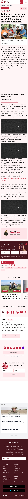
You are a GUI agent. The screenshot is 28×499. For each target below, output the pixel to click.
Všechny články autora (15, 234)
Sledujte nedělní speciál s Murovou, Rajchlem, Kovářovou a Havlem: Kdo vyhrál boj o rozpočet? (12, 422)
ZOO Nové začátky (14, 447)
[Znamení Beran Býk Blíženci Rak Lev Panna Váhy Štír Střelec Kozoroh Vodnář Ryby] (15, 253)
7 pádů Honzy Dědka (8, 449)
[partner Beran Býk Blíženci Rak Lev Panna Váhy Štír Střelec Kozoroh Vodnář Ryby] (19, 370)
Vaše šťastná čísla (20, 344)
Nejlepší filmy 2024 (13, 444)
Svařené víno (20, 449)
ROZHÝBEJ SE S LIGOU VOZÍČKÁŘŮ (9, 102)
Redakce (16, 478)
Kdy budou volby (7, 447)
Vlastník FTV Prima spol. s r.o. (7, 479)
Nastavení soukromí (18, 481)
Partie (18, 446)
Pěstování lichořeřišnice (10, 452)
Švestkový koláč (22, 454)
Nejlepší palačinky (14, 454)
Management (17, 464)
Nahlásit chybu (6, 481)
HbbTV (4, 470)
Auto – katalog (21, 447)
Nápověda (16, 476)
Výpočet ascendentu (19, 452)
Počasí (21, 446)
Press (15, 466)
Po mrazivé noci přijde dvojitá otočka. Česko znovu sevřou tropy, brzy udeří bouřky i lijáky (13, 429)
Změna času (13, 446)
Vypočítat (14, 374)
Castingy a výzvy (17, 468)
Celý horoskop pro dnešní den (11, 336)
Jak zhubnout (6, 444)
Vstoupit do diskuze (8, 262)
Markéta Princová (5, 11)
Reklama (5, 468)
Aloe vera (19, 451)
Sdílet (23, 9)
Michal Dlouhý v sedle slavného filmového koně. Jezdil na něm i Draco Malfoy (11, 296)
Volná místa (5, 466)
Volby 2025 (15, 449)
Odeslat (23, 252)
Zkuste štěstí (13, 352)
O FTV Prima (5, 464)
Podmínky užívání (7, 472)
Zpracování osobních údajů (18, 473)
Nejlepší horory (21, 444)
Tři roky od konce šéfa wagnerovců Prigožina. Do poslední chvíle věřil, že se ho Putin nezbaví (12, 415)
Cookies (4, 476)
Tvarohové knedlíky (6, 454)
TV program (8, 446)
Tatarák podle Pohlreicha (11, 451)
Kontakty (16, 470)
